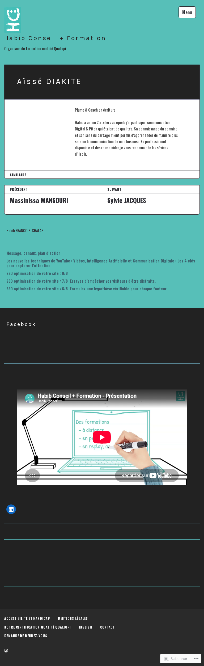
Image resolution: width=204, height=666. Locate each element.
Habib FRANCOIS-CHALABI (25, 230)
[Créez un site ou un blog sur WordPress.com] (6, 650)
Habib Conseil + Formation (55, 38)
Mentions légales (73, 618)
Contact (107, 627)
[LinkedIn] (11, 509)
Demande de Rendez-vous (25, 635)
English (85, 627)
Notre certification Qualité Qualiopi (37, 627)
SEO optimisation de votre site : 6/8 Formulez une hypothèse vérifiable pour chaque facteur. (86, 288)
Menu (187, 12)
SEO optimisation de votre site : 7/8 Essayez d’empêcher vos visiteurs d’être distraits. (81, 281)
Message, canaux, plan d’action (33, 253)
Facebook (21, 324)
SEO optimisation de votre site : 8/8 (37, 273)
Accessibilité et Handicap (27, 618)
